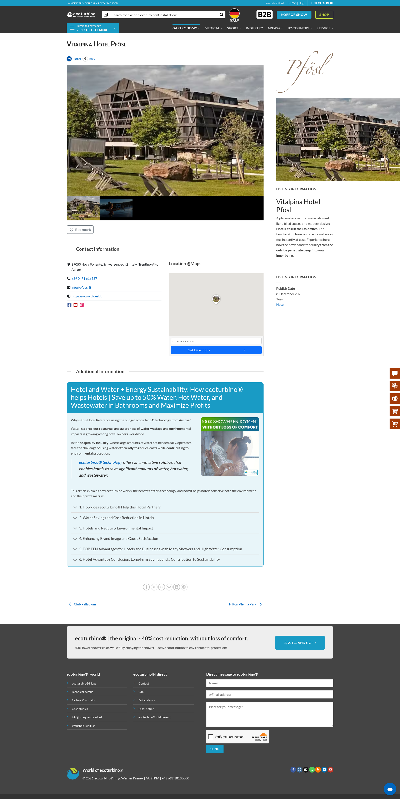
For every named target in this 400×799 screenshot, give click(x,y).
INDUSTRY (254, 28)
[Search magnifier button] (221, 14)
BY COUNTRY (298, 28)
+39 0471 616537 (84, 258)
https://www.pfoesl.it (86, 276)
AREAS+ (274, 28)
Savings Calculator (84, 680)
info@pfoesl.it (81, 267)
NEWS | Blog (296, 3)
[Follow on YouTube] (331, 3)
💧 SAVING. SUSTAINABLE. (83, 3)
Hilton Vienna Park (243, 584)
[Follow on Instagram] (315, 3)
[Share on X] (154, 566)
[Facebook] (69, 284)
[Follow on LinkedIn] (327, 3)
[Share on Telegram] (184, 566)
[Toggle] (75, 487)
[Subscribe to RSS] (323, 3)
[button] (93, 28)
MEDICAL (212, 28)
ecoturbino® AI (275, 3)
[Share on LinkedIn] (176, 566)
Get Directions (199, 330)
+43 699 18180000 (175, 758)
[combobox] (216, 320)
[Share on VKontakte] (169, 566)
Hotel (280, 304)
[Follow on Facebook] (311, 3)
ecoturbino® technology (100, 441)
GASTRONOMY (184, 28)
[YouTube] (76, 284)
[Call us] (312, 749)
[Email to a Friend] (161, 566)
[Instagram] (82, 284)
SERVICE (323, 28)
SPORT (232, 28)
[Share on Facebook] (146, 566)
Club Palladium (84, 584)
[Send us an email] (319, 3)
